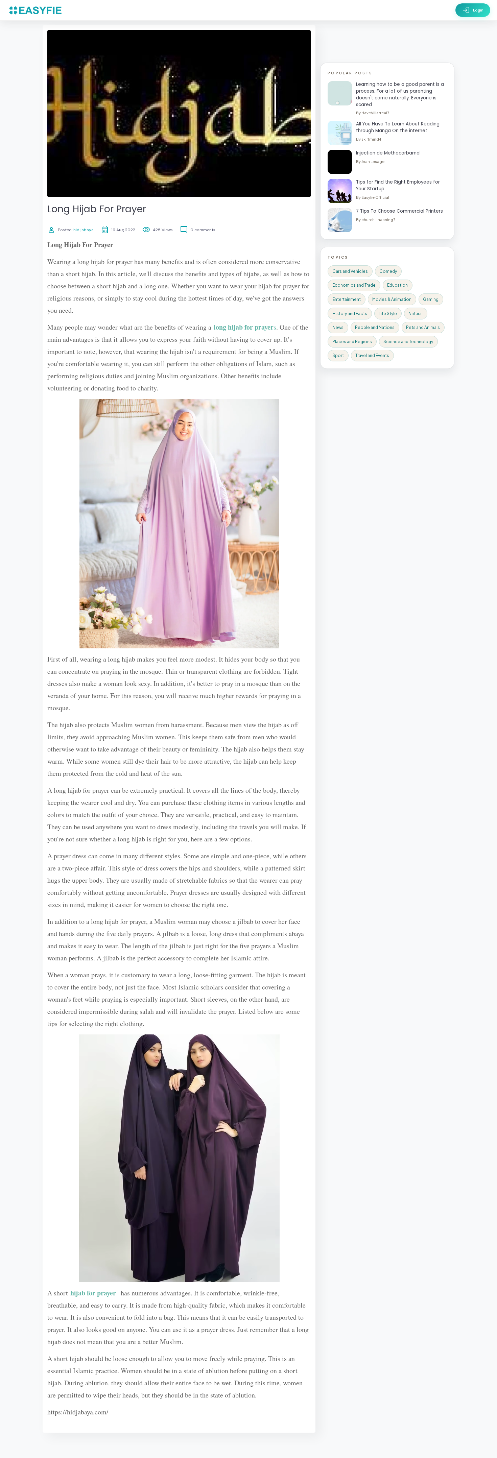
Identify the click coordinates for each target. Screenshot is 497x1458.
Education (397, 285)
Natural (415, 313)
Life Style (388, 313)
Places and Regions (352, 341)
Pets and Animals (423, 327)
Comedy (388, 271)
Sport (338, 355)
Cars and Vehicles (350, 271)
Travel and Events (372, 355)
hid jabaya (83, 230)
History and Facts (349, 313)
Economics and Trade (354, 285)
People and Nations (375, 327)
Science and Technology (408, 341)
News (338, 327)
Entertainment (346, 299)
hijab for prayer (93, 1293)
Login (472, 10)
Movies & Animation (391, 299)
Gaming (431, 299)
